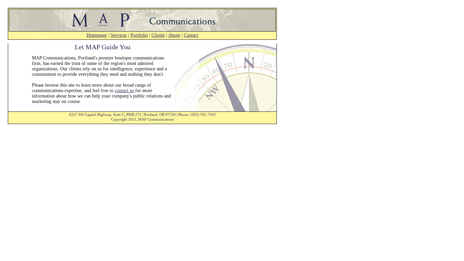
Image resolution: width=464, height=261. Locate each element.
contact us (124, 90)
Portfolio (139, 35)
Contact (191, 35)
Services (119, 35)
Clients (158, 35)
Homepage (97, 35)
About (174, 35)
